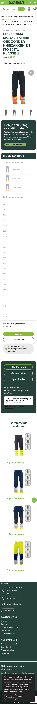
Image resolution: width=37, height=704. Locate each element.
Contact (4, 624)
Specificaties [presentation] (18, 379)
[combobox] (9, 9)
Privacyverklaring (7, 650)
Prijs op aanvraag (15, 462)
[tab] (18, 367)
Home (3, 17)
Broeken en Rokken (26, 17)
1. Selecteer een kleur (13, 162)
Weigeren (20, 696)
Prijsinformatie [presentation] (18, 367)
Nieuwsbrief (5, 630)
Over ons (4, 621)
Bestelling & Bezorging (9, 627)
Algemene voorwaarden (9, 644)
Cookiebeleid (6, 647)
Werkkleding (12, 17)
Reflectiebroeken (7, 19)
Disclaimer (5, 653)
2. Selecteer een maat (13, 197)
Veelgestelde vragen (8, 633)
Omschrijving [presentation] (18, 373)
